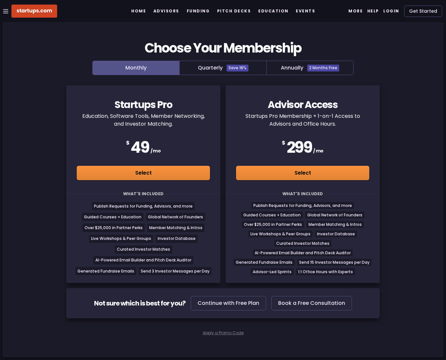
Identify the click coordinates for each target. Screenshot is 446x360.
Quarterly (222, 67)
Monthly (136, 67)
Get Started (423, 11)
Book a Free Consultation (311, 303)
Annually (309, 67)
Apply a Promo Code (223, 333)
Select (143, 173)
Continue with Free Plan (228, 303)
